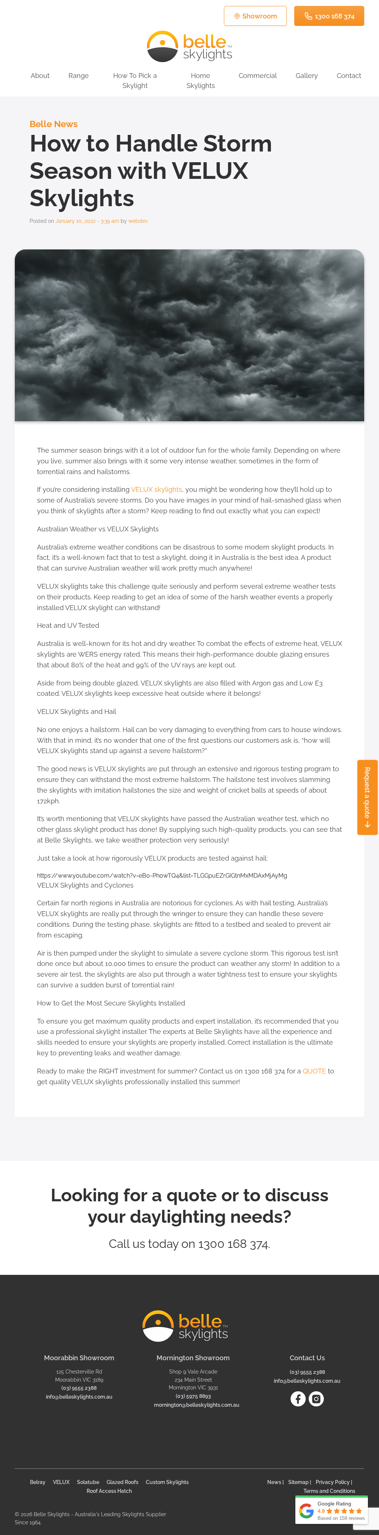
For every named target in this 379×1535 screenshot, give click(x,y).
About (40, 75)
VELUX (61, 1482)
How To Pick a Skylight (135, 80)
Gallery (307, 75)
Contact (349, 75)
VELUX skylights (156, 489)
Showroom (259, 16)
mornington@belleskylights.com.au (196, 1405)
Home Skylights (201, 80)
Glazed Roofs (122, 1482)
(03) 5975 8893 (193, 1396)
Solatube (88, 1482)
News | (275, 1482)
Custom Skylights (167, 1482)
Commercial (258, 75)
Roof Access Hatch (109, 1491)
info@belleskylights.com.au (79, 1396)
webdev (138, 221)
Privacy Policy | (334, 1482)
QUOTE (314, 1071)
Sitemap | (299, 1482)
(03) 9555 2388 (79, 1388)
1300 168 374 (335, 16)
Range (78, 75)
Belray (38, 1482)
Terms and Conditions (329, 1491)
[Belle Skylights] (189, 46)
